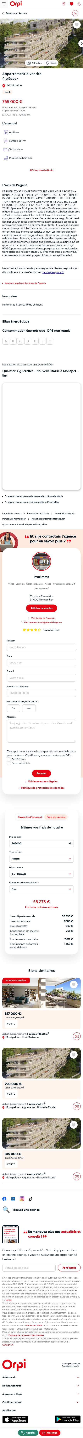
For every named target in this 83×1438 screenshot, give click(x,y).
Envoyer (41, 773)
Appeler (30, 1432)
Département (16, 867)
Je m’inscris (69, 1267)
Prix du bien (15, 837)
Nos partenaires (11, 1385)
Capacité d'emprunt (30, 817)
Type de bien (15, 852)
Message (11, 717)
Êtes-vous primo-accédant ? (24, 882)
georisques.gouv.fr (53, 272)
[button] (41, 170)
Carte (53, 63)
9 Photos (37, 63)
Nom (9, 656)
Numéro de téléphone (18, 686)
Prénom (11, 640)
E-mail (10, 671)
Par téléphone (19, 759)
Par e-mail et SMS (21, 763)
